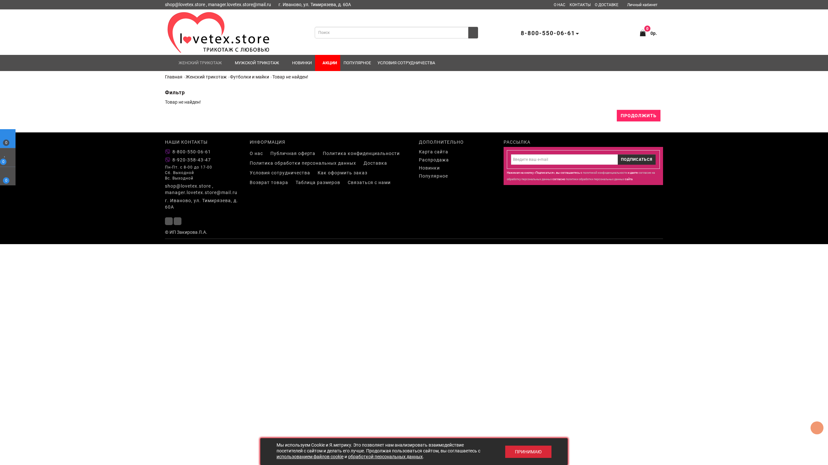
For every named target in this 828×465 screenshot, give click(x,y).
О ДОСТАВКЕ (606, 5)
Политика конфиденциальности (361, 153)
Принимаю (528, 451)
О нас (256, 153)
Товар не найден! (290, 76)
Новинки (302, 62)
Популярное (357, 62)
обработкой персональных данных (385, 456)
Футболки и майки (249, 76)
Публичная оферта (292, 153)
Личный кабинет (642, 5)
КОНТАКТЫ (580, 5)
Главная (173, 76)
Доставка (375, 163)
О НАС (559, 5)
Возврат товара (269, 182)
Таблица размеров (318, 182)
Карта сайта (433, 151)
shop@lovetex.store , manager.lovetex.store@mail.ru (201, 189)
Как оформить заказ (342, 172)
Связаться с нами (369, 182)
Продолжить (639, 115)
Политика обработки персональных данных (303, 163)
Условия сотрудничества (406, 62)
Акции (329, 62)
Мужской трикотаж (257, 62)
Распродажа (434, 159)
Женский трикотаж (200, 62)
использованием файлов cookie (310, 456)
